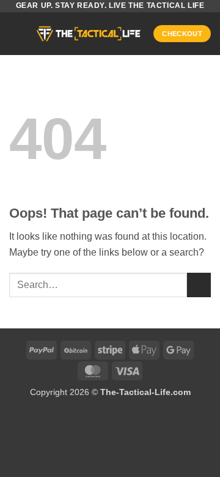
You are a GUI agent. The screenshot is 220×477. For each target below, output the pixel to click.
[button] (16, 33)
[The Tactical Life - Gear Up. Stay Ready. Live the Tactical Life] (88, 33)
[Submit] (199, 285)
